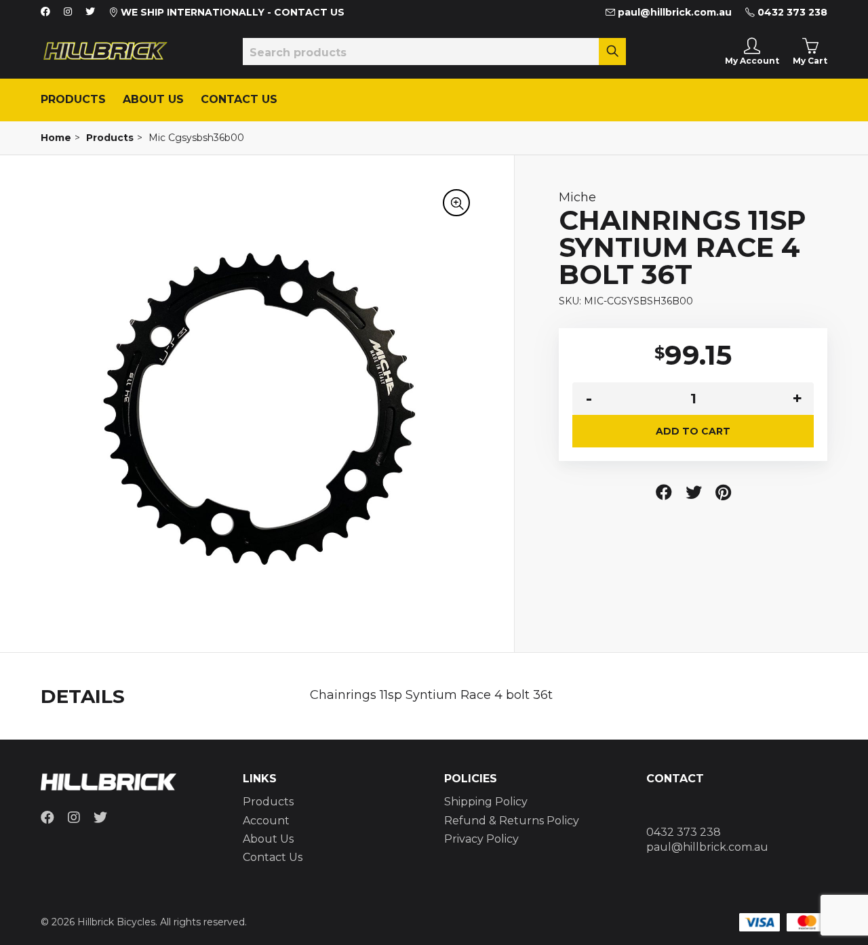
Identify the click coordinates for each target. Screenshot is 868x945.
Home (56, 138)
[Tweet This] (694, 492)
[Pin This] (723, 492)
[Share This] (664, 492)
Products (73, 99)
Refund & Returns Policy (511, 820)
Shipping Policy (486, 801)
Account (266, 820)
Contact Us (239, 99)
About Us (153, 99)
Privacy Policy (481, 838)
